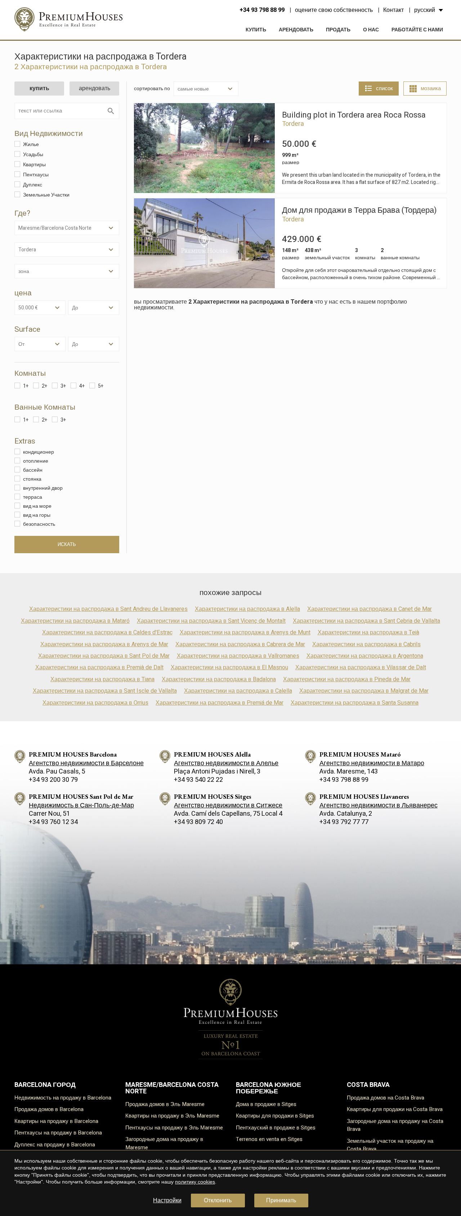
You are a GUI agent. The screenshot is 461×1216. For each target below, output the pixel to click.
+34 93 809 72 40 (198, 822)
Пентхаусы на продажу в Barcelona (58, 1133)
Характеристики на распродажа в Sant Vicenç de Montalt (211, 621)
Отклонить (218, 1200)
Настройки (167, 1200)
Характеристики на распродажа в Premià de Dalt (99, 667)
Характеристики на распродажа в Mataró (75, 621)
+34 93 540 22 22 (198, 780)
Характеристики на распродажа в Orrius (95, 703)
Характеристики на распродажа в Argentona (364, 656)
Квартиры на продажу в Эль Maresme (172, 1116)
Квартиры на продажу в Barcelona (56, 1121)
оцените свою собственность (334, 10)
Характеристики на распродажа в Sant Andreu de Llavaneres (108, 609)
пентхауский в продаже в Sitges (275, 1128)
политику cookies (195, 1182)
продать (338, 30)
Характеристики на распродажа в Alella (247, 609)
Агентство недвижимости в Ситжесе (228, 805)
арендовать (296, 30)
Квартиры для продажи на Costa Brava (395, 1109)
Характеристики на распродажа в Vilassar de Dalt (360, 667)
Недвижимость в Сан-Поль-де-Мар (81, 805)
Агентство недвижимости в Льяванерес (378, 805)
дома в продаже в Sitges (266, 1104)
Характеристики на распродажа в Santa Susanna (355, 703)
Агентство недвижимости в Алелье (226, 763)
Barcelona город (45, 1085)
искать (67, 544)
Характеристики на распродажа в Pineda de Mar (347, 679)
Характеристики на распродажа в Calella (238, 691)
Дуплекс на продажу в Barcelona (54, 1145)
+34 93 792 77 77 (343, 822)
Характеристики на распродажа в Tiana (102, 679)
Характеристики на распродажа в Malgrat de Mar (364, 691)
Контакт (393, 10)
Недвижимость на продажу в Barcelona (62, 1098)
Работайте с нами (417, 30)
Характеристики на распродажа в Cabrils (366, 644)
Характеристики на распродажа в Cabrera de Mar (240, 644)
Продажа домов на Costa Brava (385, 1098)
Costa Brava (368, 1085)
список (384, 88)
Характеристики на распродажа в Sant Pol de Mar (104, 656)
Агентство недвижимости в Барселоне (86, 763)
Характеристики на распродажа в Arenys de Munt (245, 632)
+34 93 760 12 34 (53, 822)
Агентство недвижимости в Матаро (371, 763)
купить (256, 30)
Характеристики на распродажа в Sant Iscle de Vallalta (105, 691)
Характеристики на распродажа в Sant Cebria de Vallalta (366, 621)
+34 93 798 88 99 (262, 10)
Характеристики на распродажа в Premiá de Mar (219, 703)
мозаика (431, 88)
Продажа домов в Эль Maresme (165, 1104)
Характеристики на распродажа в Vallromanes (238, 656)
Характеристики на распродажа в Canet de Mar (369, 609)
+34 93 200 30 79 (53, 780)
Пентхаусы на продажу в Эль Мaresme (174, 1128)
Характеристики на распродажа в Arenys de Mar (104, 644)
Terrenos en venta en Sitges (269, 1139)
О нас (371, 30)
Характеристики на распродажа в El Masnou (229, 667)
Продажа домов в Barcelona (49, 1109)
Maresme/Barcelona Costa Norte (172, 1088)
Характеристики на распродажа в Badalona (219, 679)
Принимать (281, 1200)
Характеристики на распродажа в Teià (368, 632)
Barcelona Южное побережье (268, 1088)
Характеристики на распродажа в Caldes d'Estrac (107, 632)
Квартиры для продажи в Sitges (275, 1116)
